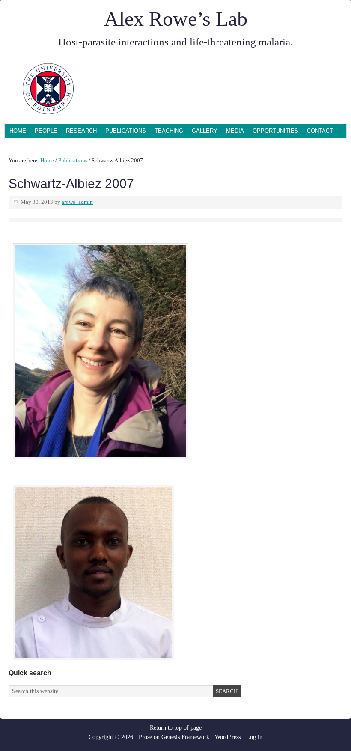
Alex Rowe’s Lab (175, 18)
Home (17, 131)
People (43, 132)
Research (81, 131)
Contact (320, 131)
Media (235, 131)
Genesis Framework (185, 737)
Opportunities (275, 131)
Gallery (204, 131)
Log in (254, 737)
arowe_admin (77, 202)
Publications (125, 131)
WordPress (228, 737)
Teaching (169, 131)
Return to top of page (176, 727)
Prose (145, 737)
